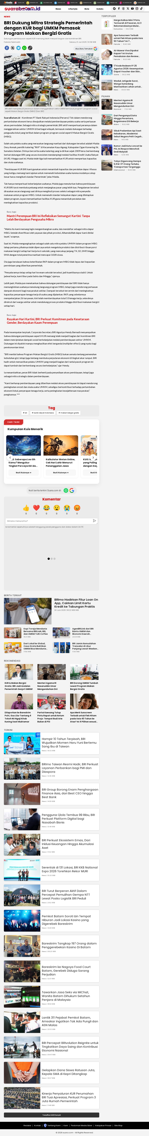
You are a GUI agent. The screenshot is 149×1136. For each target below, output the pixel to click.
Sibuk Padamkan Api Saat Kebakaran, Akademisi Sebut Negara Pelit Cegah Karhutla (127, 133)
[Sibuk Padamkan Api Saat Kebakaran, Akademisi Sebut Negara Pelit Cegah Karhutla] (106, 139)
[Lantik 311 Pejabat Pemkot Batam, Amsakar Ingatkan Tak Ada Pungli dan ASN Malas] (22, 1031)
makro (116, 124)
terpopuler (108, 16)
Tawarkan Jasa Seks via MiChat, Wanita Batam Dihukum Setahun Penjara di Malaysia (66, 996)
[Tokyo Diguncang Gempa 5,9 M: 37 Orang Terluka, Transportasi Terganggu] (106, 169)
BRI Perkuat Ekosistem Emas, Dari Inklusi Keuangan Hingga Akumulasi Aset (68, 844)
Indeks (99, 9)
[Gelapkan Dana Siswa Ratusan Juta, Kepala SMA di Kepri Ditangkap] (22, 1082)
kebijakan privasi (103, 1125)
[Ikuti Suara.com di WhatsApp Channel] (66, 490)
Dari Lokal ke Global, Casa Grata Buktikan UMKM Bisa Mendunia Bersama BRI (35, 646)
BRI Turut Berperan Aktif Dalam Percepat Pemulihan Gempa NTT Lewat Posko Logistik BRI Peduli (66, 894)
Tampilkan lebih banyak (51, 1115)
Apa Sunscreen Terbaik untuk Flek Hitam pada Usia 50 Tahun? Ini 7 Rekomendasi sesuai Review (129, 38)
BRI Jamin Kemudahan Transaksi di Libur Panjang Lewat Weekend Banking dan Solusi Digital (85, 646)
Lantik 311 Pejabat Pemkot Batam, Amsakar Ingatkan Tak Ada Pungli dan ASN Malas (70, 1021)
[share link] (30, 49)
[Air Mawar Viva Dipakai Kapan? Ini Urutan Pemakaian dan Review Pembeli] (106, 58)
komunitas (118, 29)
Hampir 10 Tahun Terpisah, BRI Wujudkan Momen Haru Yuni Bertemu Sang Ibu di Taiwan (69, 742)
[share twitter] (13, 49)
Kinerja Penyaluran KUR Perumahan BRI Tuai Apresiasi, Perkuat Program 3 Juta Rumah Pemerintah (69, 1097)
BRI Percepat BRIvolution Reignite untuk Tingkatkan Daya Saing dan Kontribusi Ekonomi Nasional (70, 1046)
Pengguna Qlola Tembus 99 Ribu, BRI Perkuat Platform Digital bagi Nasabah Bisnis (68, 818)
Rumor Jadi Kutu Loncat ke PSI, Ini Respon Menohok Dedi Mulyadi (128, 148)
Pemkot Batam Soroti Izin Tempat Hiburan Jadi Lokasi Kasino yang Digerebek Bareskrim (66, 920)
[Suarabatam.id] (22, 10)
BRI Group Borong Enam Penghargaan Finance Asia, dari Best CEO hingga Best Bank (70, 793)
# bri (25, 413)
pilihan (105, 96)
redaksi (27, 1125)
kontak (37, 1125)
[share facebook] (7, 49)
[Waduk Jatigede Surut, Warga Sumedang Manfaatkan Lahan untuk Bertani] (106, 89)
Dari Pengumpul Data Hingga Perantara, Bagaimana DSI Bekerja (126, 118)
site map (118, 1125)
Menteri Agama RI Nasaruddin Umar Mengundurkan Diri (124, 103)
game (116, 75)
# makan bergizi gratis (68, 413)
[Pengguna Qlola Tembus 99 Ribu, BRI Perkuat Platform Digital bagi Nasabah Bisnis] (22, 829)
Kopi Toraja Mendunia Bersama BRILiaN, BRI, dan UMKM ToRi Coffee (36, 631)
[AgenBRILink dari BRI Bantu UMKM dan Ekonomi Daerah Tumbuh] (62, 637)
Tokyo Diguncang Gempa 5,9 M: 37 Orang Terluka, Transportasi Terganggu (127, 164)
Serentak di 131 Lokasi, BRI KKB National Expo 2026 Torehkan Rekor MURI (70, 869)
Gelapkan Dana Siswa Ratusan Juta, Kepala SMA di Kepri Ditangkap (68, 1072)
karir (66, 1125)
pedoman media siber (81, 1125)
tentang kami (54, 1125)
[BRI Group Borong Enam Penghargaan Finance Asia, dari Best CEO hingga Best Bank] (22, 803)
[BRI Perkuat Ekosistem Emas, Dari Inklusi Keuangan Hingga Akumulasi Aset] (22, 854)
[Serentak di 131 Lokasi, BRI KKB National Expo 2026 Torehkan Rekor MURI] (22, 879)
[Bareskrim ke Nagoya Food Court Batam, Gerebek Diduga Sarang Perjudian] (22, 981)
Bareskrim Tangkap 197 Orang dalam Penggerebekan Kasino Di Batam (69, 945)
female (117, 44)
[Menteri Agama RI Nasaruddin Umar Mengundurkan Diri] (106, 108)
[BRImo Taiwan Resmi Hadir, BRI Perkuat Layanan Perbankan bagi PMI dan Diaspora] (22, 778)
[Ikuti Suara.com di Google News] (71, 490)
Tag (51, 407)
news (116, 90)
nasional (117, 109)
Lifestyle (72, 9)
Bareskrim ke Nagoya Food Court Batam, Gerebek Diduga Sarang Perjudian (66, 970)
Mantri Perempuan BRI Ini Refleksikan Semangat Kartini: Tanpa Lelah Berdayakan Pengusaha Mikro (48, 217)
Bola (87, 9)
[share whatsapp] (24, 49)
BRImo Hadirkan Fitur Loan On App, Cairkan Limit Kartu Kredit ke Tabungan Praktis (76, 603)
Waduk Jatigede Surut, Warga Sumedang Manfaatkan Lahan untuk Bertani (127, 83)
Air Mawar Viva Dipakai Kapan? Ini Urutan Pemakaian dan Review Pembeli (126, 53)
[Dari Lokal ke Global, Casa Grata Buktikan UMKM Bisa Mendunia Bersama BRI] (13, 651)
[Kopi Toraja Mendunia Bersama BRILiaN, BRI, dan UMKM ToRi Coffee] (13, 637)
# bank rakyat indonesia (43, 413)
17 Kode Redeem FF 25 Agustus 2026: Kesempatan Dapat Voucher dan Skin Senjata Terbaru (128, 68)
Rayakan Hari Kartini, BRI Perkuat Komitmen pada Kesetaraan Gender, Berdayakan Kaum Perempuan (48, 320)
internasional (119, 170)
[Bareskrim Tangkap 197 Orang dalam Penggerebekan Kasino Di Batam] (22, 955)
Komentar (51, 499)
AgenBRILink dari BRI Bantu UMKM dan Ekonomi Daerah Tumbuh (83, 631)
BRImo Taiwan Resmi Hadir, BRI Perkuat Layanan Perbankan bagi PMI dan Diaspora (70, 768)
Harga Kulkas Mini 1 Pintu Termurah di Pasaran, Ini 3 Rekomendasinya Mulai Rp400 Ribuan (127, 23)
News (58, 9)
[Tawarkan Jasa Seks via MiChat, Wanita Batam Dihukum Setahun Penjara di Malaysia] (22, 1006)
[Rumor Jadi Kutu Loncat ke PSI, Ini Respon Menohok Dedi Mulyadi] (106, 154)
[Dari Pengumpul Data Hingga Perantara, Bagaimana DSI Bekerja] (106, 123)
